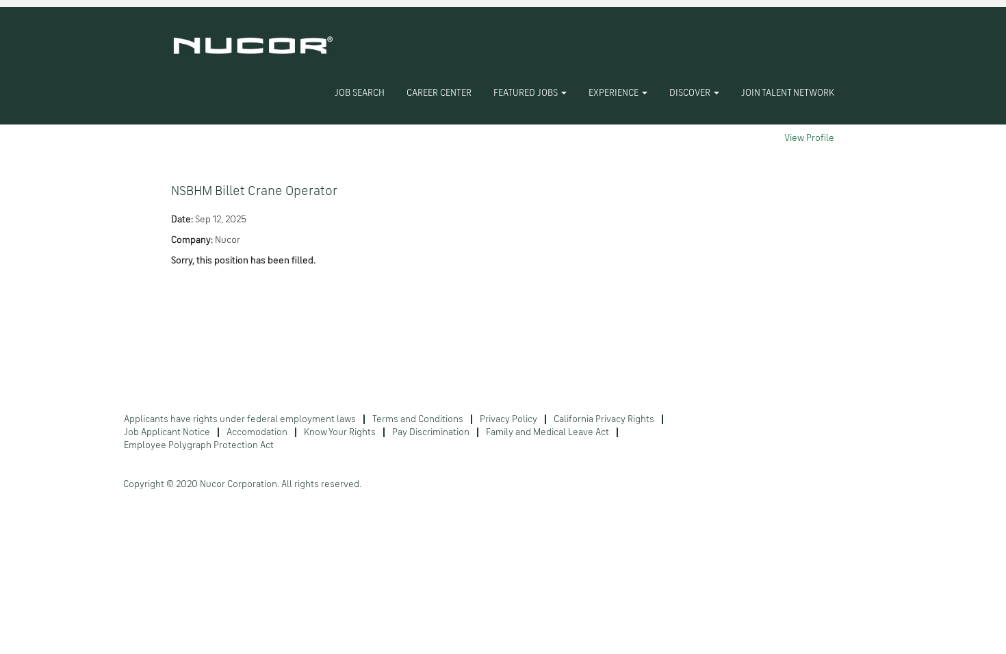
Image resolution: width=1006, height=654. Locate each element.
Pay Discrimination (430, 432)
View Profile (809, 138)
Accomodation (257, 432)
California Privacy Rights (604, 419)
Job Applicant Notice (167, 432)
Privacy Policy (508, 419)
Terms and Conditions (417, 419)
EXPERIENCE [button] (615, 93)
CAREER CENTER (439, 93)
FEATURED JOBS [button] (526, 93)
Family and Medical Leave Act (547, 432)
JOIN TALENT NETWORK (787, 93)
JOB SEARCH (360, 93)
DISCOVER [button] (690, 93)
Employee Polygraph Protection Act (199, 445)
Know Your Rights (340, 432)
